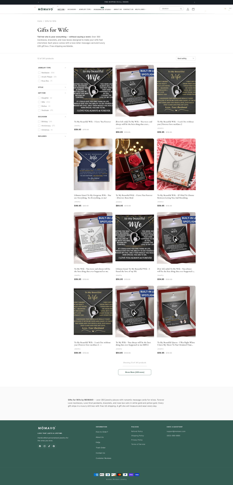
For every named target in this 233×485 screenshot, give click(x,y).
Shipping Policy (137, 436)
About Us (100, 437)
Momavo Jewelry (120, 479)
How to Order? (102, 432)
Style (40, 87)
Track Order (101, 448)
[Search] (181, 9)
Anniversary (48, 126)
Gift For (42, 93)
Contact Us (100, 453)
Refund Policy (137, 431)
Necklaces (48, 73)
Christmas (47, 130)
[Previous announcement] (38, 2)
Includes (42, 136)
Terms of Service (138, 444)
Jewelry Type (44, 68)
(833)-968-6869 (173, 436)
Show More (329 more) (134, 372)
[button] (62, 9)
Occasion (42, 117)
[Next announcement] (194, 2)
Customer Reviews (103, 458)
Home (39, 21)
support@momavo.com (176, 431)
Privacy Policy (136, 440)
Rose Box (47, 81)
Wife (46, 102)
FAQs (98, 442)
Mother (46, 106)
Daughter (47, 98)
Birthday (47, 122)
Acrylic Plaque (49, 77)
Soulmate (47, 110)
